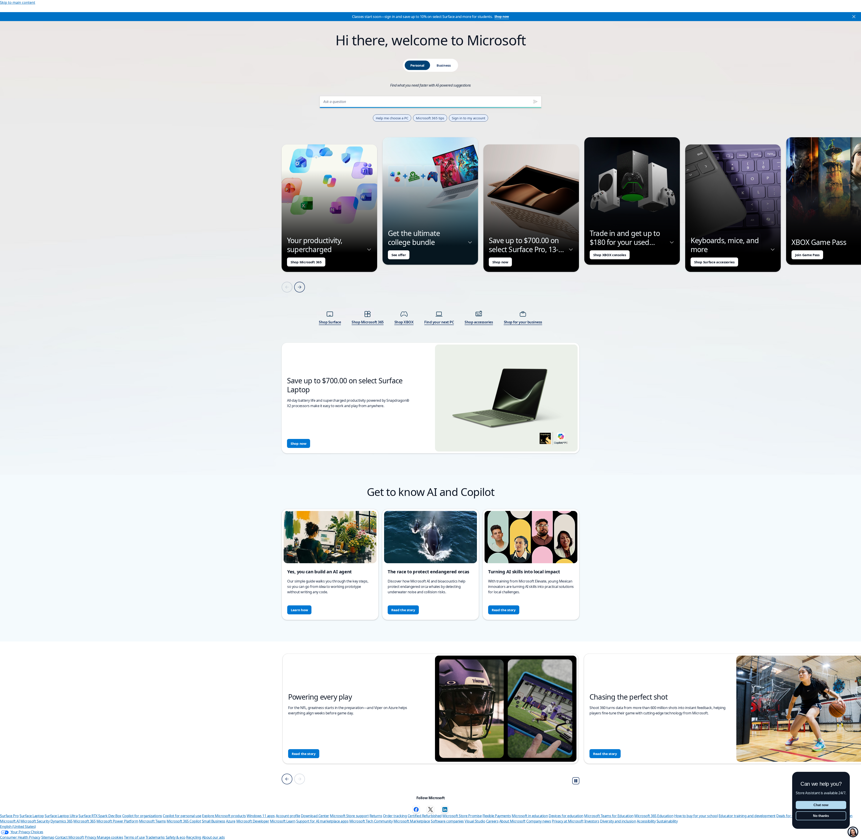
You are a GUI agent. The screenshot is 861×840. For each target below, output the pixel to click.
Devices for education (566, 815)
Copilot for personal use (182, 815)
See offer (398, 255)
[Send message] (535, 102)
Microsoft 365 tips (430, 118)
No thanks (821, 816)
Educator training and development (747, 815)
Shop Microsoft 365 (306, 262)
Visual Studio (475, 821)
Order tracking (395, 815)
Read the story (403, 610)
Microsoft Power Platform (117, 821)
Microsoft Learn (283, 821)
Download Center (315, 815)
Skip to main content (17, 2)
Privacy (91, 837)
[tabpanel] (430, 273)
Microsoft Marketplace (412, 821)
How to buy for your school (696, 815)
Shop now (501, 16)
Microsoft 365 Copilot (184, 821)
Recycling (193, 837)
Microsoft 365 (84, 821)
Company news (538, 821)
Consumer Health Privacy (20, 837)
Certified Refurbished (425, 815)
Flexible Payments (497, 815)
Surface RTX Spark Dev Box (99, 815)
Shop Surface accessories (714, 262)
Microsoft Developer (252, 821)
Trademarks (155, 837)
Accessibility (646, 821)
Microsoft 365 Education (653, 815)
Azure (230, 821)
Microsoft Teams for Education (608, 815)
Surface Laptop (32, 815)
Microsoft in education (530, 815)
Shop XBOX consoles (609, 255)
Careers (492, 821)
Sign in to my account (468, 118)
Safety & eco (175, 837)
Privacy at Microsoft (567, 821)
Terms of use (134, 837)
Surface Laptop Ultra (61, 815)
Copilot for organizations (142, 815)
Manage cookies (110, 837)
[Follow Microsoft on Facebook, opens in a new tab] (416, 809)
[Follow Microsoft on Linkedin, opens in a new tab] (444, 809)
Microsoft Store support (349, 815)
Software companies (447, 821)
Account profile (288, 815)
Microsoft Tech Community (371, 821)
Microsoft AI (10, 821)
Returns (376, 815)
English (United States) (18, 826)
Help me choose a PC (392, 118)
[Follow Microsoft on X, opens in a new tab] (430, 809)
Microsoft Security (35, 821)
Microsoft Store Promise (462, 815)
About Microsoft (512, 821)
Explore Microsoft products (224, 815)
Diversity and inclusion (618, 821)
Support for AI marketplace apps (322, 821)
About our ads (213, 837)
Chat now (820, 805)
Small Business (213, 821)
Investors (591, 821)
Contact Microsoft (69, 837)
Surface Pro (9, 815)
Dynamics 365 (61, 821)
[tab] (417, 65)
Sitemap (47, 837)
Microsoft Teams (152, 821)
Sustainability (667, 821)
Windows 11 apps (261, 815)
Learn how (299, 610)
